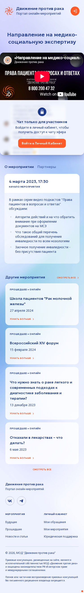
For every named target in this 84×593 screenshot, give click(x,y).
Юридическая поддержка (61, 536)
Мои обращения (55, 522)
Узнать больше (20, 319)
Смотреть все (66, 277)
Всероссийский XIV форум (34, 343)
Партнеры (46, 166)
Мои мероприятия (56, 529)
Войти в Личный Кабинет (42, 143)
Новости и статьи (16, 536)
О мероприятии (19, 166)
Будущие (11, 522)
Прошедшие (13, 529)
